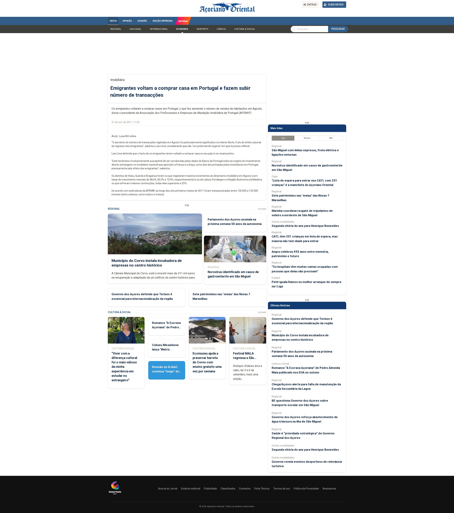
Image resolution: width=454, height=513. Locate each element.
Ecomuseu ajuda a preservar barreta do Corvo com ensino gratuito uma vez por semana (207, 362)
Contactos (245, 488)
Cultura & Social (244, 29)
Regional (115, 29)
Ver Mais (262, 209)
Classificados (228, 488)
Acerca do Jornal (167, 488)
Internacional (159, 29)
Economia (182, 29)
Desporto (202, 29)
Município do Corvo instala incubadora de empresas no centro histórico (147, 263)
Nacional (135, 29)
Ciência (221, 29)
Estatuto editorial (190, 488)
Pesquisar (338, 28)
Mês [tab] (331, 138)
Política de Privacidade (306, 488)
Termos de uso (281, 488)
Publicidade (210, 488)
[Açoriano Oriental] (115, 494)
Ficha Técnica (261, 488)
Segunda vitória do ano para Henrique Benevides (305, 226)
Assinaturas (329, 488)
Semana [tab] (307, 138)
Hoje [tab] (283, 138)
